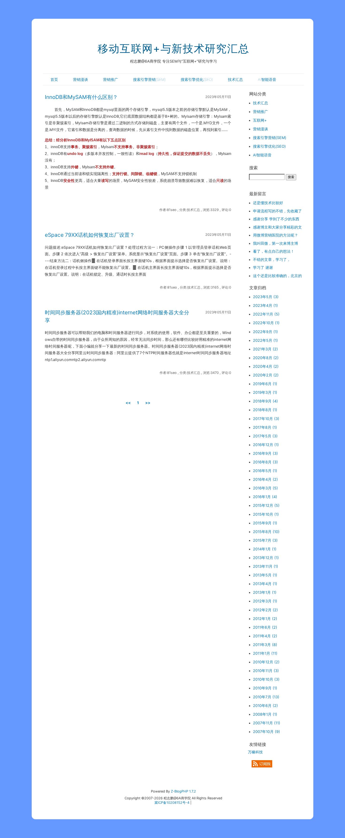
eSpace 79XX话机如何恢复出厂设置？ (90, 235)
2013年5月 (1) (265, 575)
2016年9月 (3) (265, 453)
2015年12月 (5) (266, 505)
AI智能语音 (267, 79)
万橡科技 (255, 752)
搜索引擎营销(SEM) (149, 79)
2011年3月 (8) (265, 644)
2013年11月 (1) (265, 566)
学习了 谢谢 (263, 267)
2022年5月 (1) (265, 340)
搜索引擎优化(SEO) (197, 79)
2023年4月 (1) (265, 305)
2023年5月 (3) (266, 296)
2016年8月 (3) (265, 462)
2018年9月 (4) (265, 401)
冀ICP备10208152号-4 (171, 802)
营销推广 (110, 79)
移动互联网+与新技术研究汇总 (173, 48)
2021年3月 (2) (265, 349)
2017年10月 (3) (266, 418)
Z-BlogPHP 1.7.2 (183, 791)
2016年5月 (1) (265, 470)
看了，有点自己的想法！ (273, 251)
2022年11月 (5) (266, 314)
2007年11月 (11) (266, 723)
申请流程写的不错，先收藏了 (277, 211)
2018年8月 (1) (265, 409)
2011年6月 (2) (265, 627)
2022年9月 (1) (265, 331)
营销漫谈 (80, 79)
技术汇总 (235, 79)
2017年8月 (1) (265, 427)
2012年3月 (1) (265, 601)
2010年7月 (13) (266, 697)
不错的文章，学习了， (272, 259)
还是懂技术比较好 (268, 202)
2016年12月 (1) (266, 444)
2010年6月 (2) (265, 705)
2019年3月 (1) (265, 392)
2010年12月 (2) (266, 662)
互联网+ (260, 120)
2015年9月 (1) (265, 523)
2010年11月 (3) (266, 670)
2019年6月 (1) (265, 383)
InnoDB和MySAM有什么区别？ (81, 97)
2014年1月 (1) (264, 549)
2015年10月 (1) (266, 514)
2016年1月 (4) (265, 496)
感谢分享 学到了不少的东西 (276, 219)
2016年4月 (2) (265, 479)
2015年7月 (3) (265, 540)
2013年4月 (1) (265, 583)
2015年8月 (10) (266, 531)
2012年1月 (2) (265, 618)
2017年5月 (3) (265, 436)
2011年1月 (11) (265, 653)
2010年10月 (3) (266, 679)
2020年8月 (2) (266, 357)
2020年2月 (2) (266, 375)
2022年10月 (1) (266, 322)
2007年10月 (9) (266, 731)
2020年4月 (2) (266, 366)
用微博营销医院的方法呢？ (275, 235)
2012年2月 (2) (265, 610)
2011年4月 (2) (265, 636)
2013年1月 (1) (264, 592)
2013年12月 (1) (266, 557)
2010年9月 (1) (265, 688)
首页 (54, 79)
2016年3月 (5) (265, 488)
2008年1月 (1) (265, 714)
